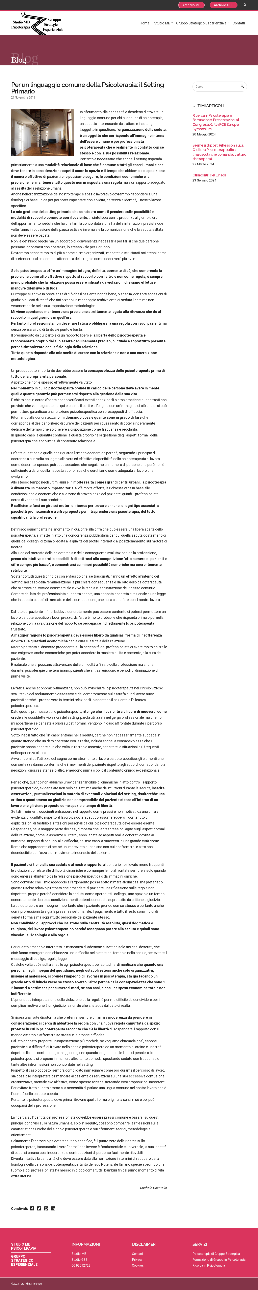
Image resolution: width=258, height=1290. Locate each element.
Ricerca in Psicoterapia (208, 1265)
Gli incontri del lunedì (209, 175)
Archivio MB (191, 5)
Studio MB (162, 23)
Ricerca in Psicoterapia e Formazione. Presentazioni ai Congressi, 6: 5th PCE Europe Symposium (215, 122)
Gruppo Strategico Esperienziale (201, 23)
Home (144, 23)
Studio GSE (79, 1260)
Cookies (138, 1265)
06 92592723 (81, 1265)
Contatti (238, 23)
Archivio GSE (223, 5)
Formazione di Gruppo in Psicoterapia (219, 1260)
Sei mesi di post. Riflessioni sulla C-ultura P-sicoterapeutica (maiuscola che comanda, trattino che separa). (219, 152)
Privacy (137, 1260)
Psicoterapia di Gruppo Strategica (216, 1254)
